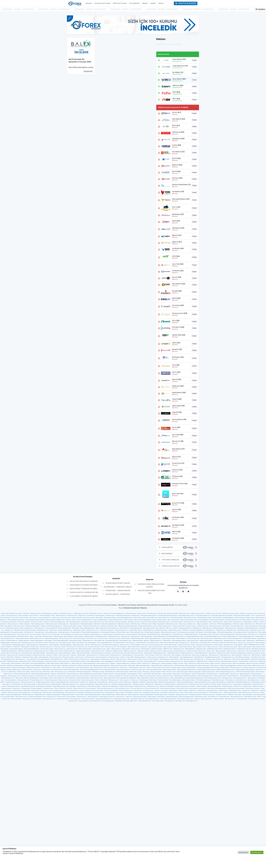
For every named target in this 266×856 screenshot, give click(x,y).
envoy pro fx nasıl (92, 638)
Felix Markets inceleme (76, 640)
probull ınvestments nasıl (116, 676)
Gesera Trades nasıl (60, 648)
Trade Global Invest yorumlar (61, 686)
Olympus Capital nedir (250, 667)
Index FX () (176, 379)
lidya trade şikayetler (38, 661)
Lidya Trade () (177, 264)
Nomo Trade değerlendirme (143, 665)
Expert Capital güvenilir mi (235, 638)
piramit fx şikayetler (121, 673)
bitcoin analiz (183, 624)
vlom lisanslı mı (149, 690)
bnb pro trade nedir (203, 626)
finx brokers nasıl (54, 642)
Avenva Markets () (179, 419)
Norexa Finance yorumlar (34, 667)
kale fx (66, 659)
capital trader (53, 630)
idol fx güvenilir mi (226, 655)
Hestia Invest (213, 653)
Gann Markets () (178, 284)
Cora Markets (200, 632)
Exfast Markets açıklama (138, 638)
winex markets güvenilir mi (201, 692)
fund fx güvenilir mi (97, 644)
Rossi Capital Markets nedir (178, 678)
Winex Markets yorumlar (245, 692)
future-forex (145, 644)
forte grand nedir (54, 644)
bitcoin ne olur (192, 624)
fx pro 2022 (199, 644)
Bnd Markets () (178, 357)
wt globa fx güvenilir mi (182, 694)
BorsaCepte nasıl (113, 628)
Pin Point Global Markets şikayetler (41, 673)
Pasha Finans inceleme (24, 671)
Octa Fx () (176, 112)
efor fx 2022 (39, 636)
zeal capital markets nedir (152, 698)
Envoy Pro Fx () (178, 503)
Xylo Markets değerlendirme (187, 696)
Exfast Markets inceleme (169, 638)
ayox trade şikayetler (202, 621)
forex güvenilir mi (184, 642)
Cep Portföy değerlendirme (198, 630)
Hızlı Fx (56, 655)
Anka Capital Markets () (181, 199)
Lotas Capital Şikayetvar (108, 661)
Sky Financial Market (152, 682)
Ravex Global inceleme (47, 678)
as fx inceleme (24, 617)
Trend (56, 688)
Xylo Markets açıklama (172, 696)
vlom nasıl (157, 690)
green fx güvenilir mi (181, 651)
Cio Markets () (177, 271)
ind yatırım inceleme (69, 657)
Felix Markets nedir (100, 640)
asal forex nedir (67, 617)
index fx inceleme (152, 657)
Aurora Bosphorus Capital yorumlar (56, 619)
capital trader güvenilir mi (65, 630)
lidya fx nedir (236, 659)
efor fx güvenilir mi (48, 636)
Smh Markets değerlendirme (243, 682)
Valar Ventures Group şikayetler (22, 690)
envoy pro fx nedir (103, 638)
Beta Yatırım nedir (147, 624)
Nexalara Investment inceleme (53, 665)
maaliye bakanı (132, 661)
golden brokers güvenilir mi (42, 651)
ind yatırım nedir (90, 657)
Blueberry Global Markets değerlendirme (52, 626)
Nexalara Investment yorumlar (119, 665)
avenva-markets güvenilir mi (84, 619)
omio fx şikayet (46, 669)
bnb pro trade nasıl (192, 626)
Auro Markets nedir (164, 617)
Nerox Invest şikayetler (239, 663)
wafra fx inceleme (183, 690)
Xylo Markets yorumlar (250, 696)
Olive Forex (143, 667)
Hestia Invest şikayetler (26, 655)
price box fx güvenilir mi (15, 676)
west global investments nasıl (134, 692)
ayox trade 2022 (153, 621)
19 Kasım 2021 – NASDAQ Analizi (117, 590)
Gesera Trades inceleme (47, 648)
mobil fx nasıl (254, 661)
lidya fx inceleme (211, 659)
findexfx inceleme (241, 640)
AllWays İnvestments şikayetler (231, 613)
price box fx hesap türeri (29, 676)
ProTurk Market (178, 676)
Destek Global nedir (179, 634)
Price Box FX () (178, 327)
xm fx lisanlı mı (62, 696)
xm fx (45, 696)
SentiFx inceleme (75, 682)
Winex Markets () (179, 79)
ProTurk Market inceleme (221, 676)
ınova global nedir (32, 659)
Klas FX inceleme (133, 659)
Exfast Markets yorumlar (221, 638)
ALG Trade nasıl (142, 613)
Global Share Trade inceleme (215, 648)
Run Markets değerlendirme (204, 680)
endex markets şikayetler (52, 638)
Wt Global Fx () (178, 538)
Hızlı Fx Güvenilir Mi (65, 655)
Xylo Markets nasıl (213, 696)
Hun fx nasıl (159, 655)
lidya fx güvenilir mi (200, 659)
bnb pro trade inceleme (179, 626)
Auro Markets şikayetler (177, 617)
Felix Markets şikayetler (112, 640)
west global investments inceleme (115, 692)
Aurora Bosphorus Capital (205, 617)
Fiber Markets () (178, 119)
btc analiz (162, 628)
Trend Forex (63, 688)
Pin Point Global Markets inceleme (245, 671)
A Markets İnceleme (36, 613)
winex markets (189, 692)
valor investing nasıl (85, 690)
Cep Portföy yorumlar (256, 630)
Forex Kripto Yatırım (206, 642)
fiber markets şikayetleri (206, 640)
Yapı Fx (260, 696)
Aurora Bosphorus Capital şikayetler (35, 619)
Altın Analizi (262, 613)
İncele (194, 60)
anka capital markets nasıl (203, 615)
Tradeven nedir (247, 686)
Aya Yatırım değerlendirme (74, 621)
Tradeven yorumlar (258, 686)
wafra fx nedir (202, 690)
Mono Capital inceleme (53, 663)
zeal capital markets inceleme (122, 698)
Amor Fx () (176, 277)
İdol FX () (176, 221)
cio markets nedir (40, 632)
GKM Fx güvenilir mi (179, 648)
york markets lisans (76, 698)
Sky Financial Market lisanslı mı (203, 682)
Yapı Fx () (176, 343)
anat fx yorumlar (111, 615)
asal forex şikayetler (78, 617)
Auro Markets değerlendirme (125, 617)
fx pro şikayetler (239, 644)
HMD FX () (176, 532)
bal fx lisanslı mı (238, 621)
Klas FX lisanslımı (143, 659)
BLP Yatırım (213, 624)
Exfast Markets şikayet (207, 638)
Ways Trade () (177, 494)
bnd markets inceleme (252, 626)
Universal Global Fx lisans (122, 688)
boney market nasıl (41, 628)
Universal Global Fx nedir (152, 688)
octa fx (106, 667)
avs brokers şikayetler (24, 621)
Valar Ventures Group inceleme (236, 688)
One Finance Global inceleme (108, 669)
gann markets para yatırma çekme (228, 646)
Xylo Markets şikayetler (237, 696)
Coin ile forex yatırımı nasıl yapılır (186, 632)
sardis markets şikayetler (43, 682)
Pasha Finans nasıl (37, 671)
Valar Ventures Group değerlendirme (217, 688)
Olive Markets (166, 667)
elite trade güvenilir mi (101, 636)
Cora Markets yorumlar (10, 634)
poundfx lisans (235, 673)
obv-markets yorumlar (96, 667)
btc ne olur (169, 628)
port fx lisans (177, 673)
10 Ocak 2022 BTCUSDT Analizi (117, 583)
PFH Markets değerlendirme (84, 671)
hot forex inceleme (104, 655)
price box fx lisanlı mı (42, 676)
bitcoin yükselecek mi (203, 624)
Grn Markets (242, 651)
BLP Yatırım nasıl (250, 624)
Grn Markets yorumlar (52, 653)
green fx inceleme (192, 651)
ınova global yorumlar (57, 659)
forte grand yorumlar (79, 644)
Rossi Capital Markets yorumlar (213, 678)
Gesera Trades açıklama (17, 648)
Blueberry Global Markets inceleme (73, 626)
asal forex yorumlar (89, 617)
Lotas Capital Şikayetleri (93, 661)
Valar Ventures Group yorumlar (40, 690)
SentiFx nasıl (84, 682)
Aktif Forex (56, 613)
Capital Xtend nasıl (149, 630)
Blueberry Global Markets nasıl (92, 626)
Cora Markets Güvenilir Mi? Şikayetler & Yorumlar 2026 (93, 585)
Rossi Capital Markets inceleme (146, 678)
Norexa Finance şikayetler (19, 667)
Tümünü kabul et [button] (257, 852)
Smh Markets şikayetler (31, 684)
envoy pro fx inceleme (80, 638)
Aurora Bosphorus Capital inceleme (245, 617)
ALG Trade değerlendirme (118, 613)
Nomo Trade (132, 665)
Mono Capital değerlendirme (38, 663)
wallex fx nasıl (246, 690)
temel (219, 684)
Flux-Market (80, 642)
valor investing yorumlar (126, 690)
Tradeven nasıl (238, 686)
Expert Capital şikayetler (37, 640)
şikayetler (142, 682)
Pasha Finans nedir (49, 671)
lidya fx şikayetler (246, 659)
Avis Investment (129, 619)
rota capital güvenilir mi (241, 678)
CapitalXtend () (178, 139)
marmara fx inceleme (164, 661)
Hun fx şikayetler (177, 655)
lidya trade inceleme (13, 661)
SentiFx (53, 682)
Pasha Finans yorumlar (62, 671)
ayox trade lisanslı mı (189, 621)
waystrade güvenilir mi (26, 692)
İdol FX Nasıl (11, 657)
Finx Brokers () (178, 517)
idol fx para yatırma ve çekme (30, 657)
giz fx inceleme (127, 648)
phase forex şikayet (183, 671)
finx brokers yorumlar (65, 642)
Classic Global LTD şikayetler (152, 632)
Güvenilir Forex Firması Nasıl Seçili (122, 653)
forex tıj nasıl (242, 642)
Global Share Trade (201, 648)
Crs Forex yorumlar (78, 634)
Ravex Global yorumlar (97, 678)
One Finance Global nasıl (123, 669)
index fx (123, 657)
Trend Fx (70, 688)
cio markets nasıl (29, 632)
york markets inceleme (63, 698)
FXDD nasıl (10, 646)
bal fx (210, 621)
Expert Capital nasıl (13, 640)
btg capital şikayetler (219, 628)
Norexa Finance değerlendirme (229, 665)
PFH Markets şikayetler (123, 671)
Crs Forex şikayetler (67, 634)
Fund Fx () (176, 145)
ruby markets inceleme (52, 680)
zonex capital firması (254, 698)
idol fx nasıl (19, 657)
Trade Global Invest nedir (28, 686)
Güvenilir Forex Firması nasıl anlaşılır (101, 653)
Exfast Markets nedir (194, 638)
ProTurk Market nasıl (234, 676)
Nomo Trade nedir (179, 665)
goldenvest (109, 651)
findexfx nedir (260, 640)
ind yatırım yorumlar (114, 657)
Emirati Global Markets (159, 636)
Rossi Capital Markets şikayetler (195, 678)
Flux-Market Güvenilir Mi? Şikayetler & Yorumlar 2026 (92, 596)
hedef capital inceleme (174, 653)
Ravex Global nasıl (59, 678)
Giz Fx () (175, 365)
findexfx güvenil (219, 640)
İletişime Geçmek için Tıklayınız (135, 608)
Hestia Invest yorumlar (39, 655)
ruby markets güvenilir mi (37, 680)
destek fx (87, 634)
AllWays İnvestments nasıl (199, 613)
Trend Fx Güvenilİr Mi (79, 688)
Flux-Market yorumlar (153, 642)
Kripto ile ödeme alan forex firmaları (170, 659)
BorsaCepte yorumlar (149, 628)
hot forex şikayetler (128, 655)
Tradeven (193, 686)
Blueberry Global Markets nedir (109, 626)
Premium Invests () (179, 313)
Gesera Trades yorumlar (100, 648)
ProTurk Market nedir (246, 676)
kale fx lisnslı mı (85, 659)
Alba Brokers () (178, 214)
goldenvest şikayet (169, 651)
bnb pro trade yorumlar (216, 626)
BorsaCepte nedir (124, 628)
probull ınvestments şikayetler (148, 676)
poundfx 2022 (202, 673)
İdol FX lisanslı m (257, 655)
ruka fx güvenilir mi (114, 680)
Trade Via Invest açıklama (94, 686)
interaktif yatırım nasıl (228, 657)
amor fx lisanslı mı (34, 615)
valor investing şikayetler (111, 690)
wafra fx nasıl (193, 690)
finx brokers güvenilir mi (29, 642)
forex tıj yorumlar (7, 644)
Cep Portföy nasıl (210, 630)
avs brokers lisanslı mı (258, 619)
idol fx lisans (247, 655)
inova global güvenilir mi (187, 657)
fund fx (88, 644)
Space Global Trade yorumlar (103, 684)
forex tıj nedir (251, 642)
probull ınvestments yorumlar (165, 676)
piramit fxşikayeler (132, 673)
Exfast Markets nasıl (182, 638)
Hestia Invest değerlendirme (239, 653)
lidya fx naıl (220, 659)
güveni (74, 653)
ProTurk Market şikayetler (259, 676)
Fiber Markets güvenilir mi (179, 640)
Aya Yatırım (47, 621)
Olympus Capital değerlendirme (206, 667)
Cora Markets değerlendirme (225, 632)
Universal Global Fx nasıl (137, 688)
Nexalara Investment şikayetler (102, 665)
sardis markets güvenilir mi (13, 682)
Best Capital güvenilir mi (38, 624)
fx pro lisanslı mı (229, 644)
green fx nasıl (202, 651)
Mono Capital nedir (77, 663)
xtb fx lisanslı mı (121, 696)
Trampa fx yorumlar (49, 688)
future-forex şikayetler (171, 644)
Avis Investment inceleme (160, 619)
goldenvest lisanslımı (156, 651)
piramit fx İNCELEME (86, 673)
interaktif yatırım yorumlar (258, 657)
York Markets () (178, 191)
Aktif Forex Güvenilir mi (67, 613)
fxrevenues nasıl (72, 646)
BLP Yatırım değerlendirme (225, 624)
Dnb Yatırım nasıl (253, 634)
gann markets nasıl (213, 646)
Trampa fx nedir (26, 688)
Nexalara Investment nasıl (70, 665)
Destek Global (142, 634)
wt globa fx (172, 694)
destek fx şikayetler (132, 634)
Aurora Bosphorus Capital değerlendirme (224, 617)
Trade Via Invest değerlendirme (111, 686)
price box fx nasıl (53, 676)
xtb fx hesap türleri (93, 696)
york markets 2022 (36, 698)
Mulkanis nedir (156, 663)
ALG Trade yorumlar (185, 613)
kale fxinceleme (106, 659)
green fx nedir (211, 651)
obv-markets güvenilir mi (69, 667)
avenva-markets (71, 619)
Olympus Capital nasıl (236, 667)
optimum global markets (170, 669)
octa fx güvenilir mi (114, 667)
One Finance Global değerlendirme (90, 669)
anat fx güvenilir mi (62, 615)
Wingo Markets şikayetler (54, 694)
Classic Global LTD (76, 632)
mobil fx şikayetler (16, 663)
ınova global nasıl (21, 659)
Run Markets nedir (242, 680)
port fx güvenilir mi (157, 673)
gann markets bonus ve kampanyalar (138, 646)
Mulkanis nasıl (147, 663)
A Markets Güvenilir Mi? (16, 613)
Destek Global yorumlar (206, 634)
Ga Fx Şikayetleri (122, 646)
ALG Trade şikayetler (173, 613)
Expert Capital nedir (25, 640)
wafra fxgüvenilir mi (213, 690)
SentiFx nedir (93, 682)
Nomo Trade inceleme (157, 665)
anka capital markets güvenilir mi (149, 615)
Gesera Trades (5, 648)
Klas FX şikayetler (154, 659)
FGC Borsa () (177, 476)
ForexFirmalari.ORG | (132, 605)
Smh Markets (231, 682)
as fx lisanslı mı (34, 617)
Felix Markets (49, 640)
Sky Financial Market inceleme (185, 682)
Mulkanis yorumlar (178, 663)
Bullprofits (241, 628)
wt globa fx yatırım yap (209, 694)
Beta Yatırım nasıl (136, 624)
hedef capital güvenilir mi (160, 653)
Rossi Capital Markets (110, 678)
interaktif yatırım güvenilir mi (213, 657)
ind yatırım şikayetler (101, 657)
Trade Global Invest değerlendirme (243, 684)
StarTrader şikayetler (170, 684)
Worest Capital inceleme (109, 694)
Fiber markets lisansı (193, 640)
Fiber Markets (167, 640)
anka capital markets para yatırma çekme (222, 615)
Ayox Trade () (177, 435)
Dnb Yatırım (216, 634)
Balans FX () (177, 165)
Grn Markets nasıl (16, 653)
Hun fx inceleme (150, 655)
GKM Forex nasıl (168, 648)
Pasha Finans (260, 669)
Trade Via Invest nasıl (140, 686)
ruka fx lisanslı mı (125, 680)
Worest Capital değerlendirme (93, 694)
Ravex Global (20, 678)
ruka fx (97, 680)
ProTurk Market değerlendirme (205, 676)
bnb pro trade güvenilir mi (165, 626)
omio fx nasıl (38, 669)
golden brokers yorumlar (98, 651)
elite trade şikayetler (147, 636)
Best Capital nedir (75, 624)
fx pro (193, 644)
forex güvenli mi (195, 642)
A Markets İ (27, 613)
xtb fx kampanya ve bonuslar (107, 696)
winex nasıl (256, 692)
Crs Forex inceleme (36, 634)
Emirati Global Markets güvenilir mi (176, 636)
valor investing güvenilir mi (57, 690)
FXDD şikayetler (26, 646)
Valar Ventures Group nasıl (253, 688)
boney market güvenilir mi (27, 628)
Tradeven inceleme (228, 686)
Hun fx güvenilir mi (140, 655)
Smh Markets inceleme (258, 682)
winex (182, 692)
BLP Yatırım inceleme (239, 624)
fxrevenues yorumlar (94, 646)
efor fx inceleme (59, 636)
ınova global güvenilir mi (8, 659)
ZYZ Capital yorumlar (192, 700)
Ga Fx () (175, 321)
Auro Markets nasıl (153, 617)
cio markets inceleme (17, 632)
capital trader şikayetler (108, 630)
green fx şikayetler (221, 651)
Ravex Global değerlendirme (32, 678)
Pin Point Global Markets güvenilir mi (226, 671)
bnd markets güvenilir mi (238, 626)
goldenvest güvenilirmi (131, 651)
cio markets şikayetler (51, 632)
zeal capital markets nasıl (138, 698)
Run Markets (153, 680)
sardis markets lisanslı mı (28, 682)
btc (157, 628)
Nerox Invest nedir (227, 663)
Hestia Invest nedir (13, 655)
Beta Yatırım (98, 624)
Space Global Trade (56, 684)
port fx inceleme (168, 673)
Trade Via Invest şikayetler (167, 686)
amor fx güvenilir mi (12, 615)
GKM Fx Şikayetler (190, 648)
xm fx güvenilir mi (52, 696)
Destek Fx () (177, 349)
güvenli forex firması (138, 653)
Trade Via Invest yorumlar (182, 686)
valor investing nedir (98, 690)
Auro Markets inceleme (140, 617)
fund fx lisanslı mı (125, 644)
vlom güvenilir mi (139, 690)
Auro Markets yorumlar (190, 617)
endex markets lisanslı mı (37, 638)
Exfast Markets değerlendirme (153, 638)
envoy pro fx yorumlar (115, 638)
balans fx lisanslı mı (13, 624)
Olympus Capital (176, 667)
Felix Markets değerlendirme (61, 640)
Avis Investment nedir (187, 619)
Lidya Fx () (176, 509)
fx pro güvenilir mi (208, 644)
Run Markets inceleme (218, 680)
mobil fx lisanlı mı (244, 661)
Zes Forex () (177, 178)
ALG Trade (107, 613)
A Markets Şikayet (47, 613)
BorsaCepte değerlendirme (88, 628)
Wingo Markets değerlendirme (14, 694)
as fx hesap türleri (6, 617)
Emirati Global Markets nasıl (231, 636)
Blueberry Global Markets (33, 626)
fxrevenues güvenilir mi (47, 646)
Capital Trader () (178, 335)
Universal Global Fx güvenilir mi (106, 688)
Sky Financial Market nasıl (219, 682)
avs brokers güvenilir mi (232, 619)
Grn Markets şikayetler (39, 653)
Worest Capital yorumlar (161, 694)
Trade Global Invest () (180, 66)
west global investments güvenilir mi (95, 692)
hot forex (73, 655)
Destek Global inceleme (154, 634)
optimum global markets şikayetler (246, 669)
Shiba (121, 682)
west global (81, 692)
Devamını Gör (88, 71)
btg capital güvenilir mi (186, 628)
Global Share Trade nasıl (230, 648)
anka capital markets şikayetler (242, 615)
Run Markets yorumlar (254, 680)
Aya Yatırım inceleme (88, 621)
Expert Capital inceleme (250, 638)
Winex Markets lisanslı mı (216, 692)
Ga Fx (103, 646)
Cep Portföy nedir (231, 630)
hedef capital (148, 653)
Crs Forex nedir (56, 634)
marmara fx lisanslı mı (177, 661)
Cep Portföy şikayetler (243, 630)
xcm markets (238, 694)
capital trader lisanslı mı (93, 630)
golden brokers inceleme (57, 651)
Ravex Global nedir (71, 678)
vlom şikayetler (173, 690)
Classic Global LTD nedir (137, 632)
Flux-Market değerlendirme (105, 642)
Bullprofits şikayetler (31, 630)
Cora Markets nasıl (252, 632)
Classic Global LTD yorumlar (169, 632)
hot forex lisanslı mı (116, 655)
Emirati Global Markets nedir (247, 636)
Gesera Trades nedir (72, 648)
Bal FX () (176, 125)
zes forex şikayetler (243, 698)
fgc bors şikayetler (138, 640)
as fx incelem (15, 617)
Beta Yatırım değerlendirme (110, 624)
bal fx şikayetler (248, 621)
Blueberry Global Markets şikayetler (128, 626)
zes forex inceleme (219, 698)
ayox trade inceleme (177, 621)
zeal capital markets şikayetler (169, 698)
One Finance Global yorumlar (154, 669)
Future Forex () (178, 463)
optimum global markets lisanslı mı (226, 669)
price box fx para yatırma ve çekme (68, 676)
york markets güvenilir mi (49, 698)
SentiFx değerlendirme (63, 682)
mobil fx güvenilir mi (202, 661)
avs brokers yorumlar (36, 621)
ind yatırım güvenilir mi (56, 657)
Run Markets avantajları (189, 680)
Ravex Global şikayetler (83, 678)
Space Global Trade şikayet (87, 684)
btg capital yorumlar (231, 628)
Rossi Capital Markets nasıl (163, 678)
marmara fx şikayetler (190, 661)
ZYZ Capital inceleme (158, 700)
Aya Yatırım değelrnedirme (58, 621)
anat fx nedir (91, 615)
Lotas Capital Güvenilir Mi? (79, 661)
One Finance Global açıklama (71, 669)
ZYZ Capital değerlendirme (130, 700)
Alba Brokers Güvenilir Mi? (82, 613)
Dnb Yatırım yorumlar (23, 636)
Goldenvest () (178, 386)
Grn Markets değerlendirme (254, 651)
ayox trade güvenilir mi (165, 621)
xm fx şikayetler (72, 696)
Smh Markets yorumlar (44, 684)
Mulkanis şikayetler (167, 663)
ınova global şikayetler (44, 659)
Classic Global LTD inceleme (109, 632)
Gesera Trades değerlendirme (32, 648)
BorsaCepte (76, 628)
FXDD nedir (17, 646)
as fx (253, 615)
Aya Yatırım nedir (110, 621)
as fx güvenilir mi (260, 615)
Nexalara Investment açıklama (15, 665)
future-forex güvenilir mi (157, 644)
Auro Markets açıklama (110, 617)
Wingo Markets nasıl (29, 694)
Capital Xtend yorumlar (175, 630)
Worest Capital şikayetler (147, 694)
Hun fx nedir (167, 655)
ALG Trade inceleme (132, 613)
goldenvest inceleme (144, 651)
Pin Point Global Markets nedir (22, 673)
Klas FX (113, 659)
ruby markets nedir (76, 680)
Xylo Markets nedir (225, 696)
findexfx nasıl (251, 640)
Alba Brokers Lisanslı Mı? (96, 613)
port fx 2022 (147, 673)
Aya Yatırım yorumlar (134, 621)
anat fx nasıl (82, 615)
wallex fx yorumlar (13, 692)
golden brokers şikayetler (84, 651)
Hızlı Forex (49, 655)
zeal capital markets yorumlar (185, 698)
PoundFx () (177, 291)
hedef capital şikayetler (202, 653)
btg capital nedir (208, 628)
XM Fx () (176, 99)
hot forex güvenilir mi (92, 655)
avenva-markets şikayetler (101, 619)
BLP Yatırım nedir (261, 624)
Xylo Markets (162, 696)
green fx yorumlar (232, 651)
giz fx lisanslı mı (136, 648)
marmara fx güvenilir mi (151, 661)
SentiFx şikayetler (103, 682)
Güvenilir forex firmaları (84, 653)
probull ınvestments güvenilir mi (99, 676)
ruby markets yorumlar (88, 680)
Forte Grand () (178, 305)
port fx (141, 673)
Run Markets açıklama (175, 680)
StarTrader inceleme (139, 684)
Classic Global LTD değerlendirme (91, 632)
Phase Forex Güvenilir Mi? (169, 671)
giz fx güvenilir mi (116, 648)
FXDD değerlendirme (254, 644)
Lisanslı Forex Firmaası (52, 661)
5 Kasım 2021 (5, 613)
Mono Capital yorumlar (103, 663)
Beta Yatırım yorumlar (172, 624)
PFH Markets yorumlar (136, 671)
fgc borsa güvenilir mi (156, 640)
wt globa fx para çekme (196, 694)
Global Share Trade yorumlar (26, 651)
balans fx (256, 621)
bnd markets (227, 626)
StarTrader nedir (160, 684)
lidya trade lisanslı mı (26, 661)
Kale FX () (176, 158)
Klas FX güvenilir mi (122, 659)
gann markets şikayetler (245, 646)
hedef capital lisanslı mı (188, 653)
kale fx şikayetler (95, 659)
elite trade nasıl (126, 636)
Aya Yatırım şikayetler (121, 621)
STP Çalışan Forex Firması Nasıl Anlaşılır (199, 684)
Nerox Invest (193, 663)
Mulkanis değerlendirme (124, 663)
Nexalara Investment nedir (85, 665)
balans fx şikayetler (25, 624)
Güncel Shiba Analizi (65, 653)
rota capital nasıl (253, 678)
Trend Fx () (177, 399)
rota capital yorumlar (24, 680)
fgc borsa (147, 640)
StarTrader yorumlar (183, 684)
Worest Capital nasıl (122, 694)
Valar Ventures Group (182, 688)
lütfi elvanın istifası (121, 661)
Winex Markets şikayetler (231, 692)
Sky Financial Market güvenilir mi (167, 682)
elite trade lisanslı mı (114, 636)
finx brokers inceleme (42, 642)
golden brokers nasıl (70, 651)
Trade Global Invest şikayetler (44, 686)
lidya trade (255, 659)
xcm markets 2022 (247, 694)
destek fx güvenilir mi (96, 634)
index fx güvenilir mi (141, 657)
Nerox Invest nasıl (215, 663)
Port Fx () (176, 372)
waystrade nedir (48, 692)
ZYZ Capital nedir (180, 700)
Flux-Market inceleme (119, 642)
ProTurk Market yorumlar (8, 678)
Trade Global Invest (228, 684)
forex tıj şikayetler (260, 642)
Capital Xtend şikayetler (162, 630)
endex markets (260, 636)
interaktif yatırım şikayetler (243, 657)
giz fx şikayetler (146, 648)
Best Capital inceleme (52, 624)
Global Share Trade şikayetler (9, 651)
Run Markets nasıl (230, 680)
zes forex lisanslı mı (231, 698)
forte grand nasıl (44, 644)
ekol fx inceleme (79, 636)
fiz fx (74, 642)
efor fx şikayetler (69, 636)
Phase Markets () (179, 59)
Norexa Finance (215, 665)
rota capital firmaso (228, 678)
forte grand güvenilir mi (20, 644)
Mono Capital (26, 663)
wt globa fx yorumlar (222, 694)
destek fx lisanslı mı (121, 634)
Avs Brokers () (178, 248)
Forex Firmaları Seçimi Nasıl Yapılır (170, 642)
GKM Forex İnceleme (157, 648)
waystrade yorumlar (71, 692)
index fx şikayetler (174, 657)
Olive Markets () (178, 152)
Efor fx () (176, 207)
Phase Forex (147, 671)
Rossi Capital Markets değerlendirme (126, 678)
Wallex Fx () (177, 242)
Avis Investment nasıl (174, 619)
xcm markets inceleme (9, 696)
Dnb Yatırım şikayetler (10, 636)
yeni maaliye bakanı (16, 698)
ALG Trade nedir (152, 613)
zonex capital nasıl (84, 700)
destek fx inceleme (109, 634)
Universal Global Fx (91, 688)
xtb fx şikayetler (153, 696)
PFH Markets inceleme (98, 671)
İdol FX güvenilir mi (214, 655)
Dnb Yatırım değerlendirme (228, 634)
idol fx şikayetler (44, 657)
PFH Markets (72, 671)
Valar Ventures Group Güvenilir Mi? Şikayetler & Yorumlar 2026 (96, 581)
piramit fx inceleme (97, 673)
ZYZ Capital (119, 700)
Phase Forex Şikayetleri (195, 671)
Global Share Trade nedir (244, 648)
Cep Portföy (186, 630)
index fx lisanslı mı (163, 657)
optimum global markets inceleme (207, 669)
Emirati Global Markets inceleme (195, 636)
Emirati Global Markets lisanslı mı (213, 636)
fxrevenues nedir (83, 646)
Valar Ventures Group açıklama (198, 688)
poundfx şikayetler (245, 673)
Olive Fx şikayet (157, 667)
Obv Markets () (178, 525)
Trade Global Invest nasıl (14, 686)
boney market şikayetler (65, 628)
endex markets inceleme (23, 638)
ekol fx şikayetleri (89, 636)
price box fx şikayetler (83, 676)
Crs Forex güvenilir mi (23, 634)
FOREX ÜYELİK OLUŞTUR (187, 3)
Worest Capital (80, 694)
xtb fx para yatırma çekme (140, 696)
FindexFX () (177, 412)
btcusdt (176, 628)
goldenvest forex (118, 651)
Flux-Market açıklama (90, 642)
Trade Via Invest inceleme (126, 686)
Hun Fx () (176, 427)
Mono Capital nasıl (66, 663)
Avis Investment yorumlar (217, 619)
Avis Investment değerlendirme (143, 619)
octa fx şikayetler (134, 667)
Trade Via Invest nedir (153, 686)
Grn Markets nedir (27, 653)
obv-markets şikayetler (83, 667)
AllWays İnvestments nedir (214, 613)
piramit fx (54, 673)
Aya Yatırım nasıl (99, 621)
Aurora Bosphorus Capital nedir (16, 619)
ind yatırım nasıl (80, 657)
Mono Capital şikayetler (90, 663)
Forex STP (222, 642)
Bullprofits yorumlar (43, 630)
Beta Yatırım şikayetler (159, 624)
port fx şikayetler (186, 673)
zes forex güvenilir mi (207, 698)
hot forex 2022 (81, 655)
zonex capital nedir (96, 700)
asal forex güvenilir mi (45, 617)
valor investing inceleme (72, 690)
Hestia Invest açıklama (224, 653)
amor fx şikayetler (45, 615)
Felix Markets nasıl (88, 640)
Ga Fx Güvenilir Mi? (111, 646)
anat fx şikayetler (100, 615)
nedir (186, 663)
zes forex (197, 698)
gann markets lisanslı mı (200, 646)
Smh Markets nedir (18, 684)
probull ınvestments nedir (131, 676)
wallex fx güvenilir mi (235, 690)
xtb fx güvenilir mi (82, 696)
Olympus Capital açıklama (189, 667)
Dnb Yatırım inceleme (242, 634)
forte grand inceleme (33, 644)
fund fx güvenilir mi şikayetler (111, 644)
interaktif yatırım (199, 657)
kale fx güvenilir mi (75, 659)
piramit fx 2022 (62, 673)
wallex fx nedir (255, 690)
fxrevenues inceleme (60, 646)
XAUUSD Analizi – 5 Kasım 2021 (117, 594)
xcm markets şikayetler (36, 696)
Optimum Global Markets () (181, 185)
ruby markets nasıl (64, 680)
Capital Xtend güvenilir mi (122, 630)
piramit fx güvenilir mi (73, 673)
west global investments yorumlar (170, 692)
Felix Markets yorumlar (126, 640)
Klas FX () (176, 171)
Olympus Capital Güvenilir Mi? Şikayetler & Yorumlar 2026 (94, 592)
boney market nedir (52, 628)
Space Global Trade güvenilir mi (71, 684)
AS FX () (176, 256)
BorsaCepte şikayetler (136, 628)
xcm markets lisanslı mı (22, 696)
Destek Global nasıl (167, 634)
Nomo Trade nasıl (169, 665)
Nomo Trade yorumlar (204, 665)
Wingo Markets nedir (41, 694)
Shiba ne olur (128, 682)
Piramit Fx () (177, 470)
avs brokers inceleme (245, 619)
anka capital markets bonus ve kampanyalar (128, 615)
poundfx (195, 673)
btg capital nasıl (198, 628)
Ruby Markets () (178, 449)
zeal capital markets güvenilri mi (105, 698)
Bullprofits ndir (9, 630)
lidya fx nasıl (228, 659)
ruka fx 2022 (104, 680)
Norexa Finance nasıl (258, 665)
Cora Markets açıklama (211, 632)
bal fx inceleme (229, 621)
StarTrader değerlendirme (125, 684)
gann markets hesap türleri (171, 646)
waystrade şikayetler (59, 692)
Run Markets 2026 (163, 680)
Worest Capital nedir (134, 694)
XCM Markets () (178, 228)
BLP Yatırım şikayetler (7, 626)
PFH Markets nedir (110, 671)
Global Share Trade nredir (259, 648)
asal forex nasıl (57, 617)
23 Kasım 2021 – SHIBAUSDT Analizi (117, 587)
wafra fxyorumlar (224, 690)
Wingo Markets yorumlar (68, 694)
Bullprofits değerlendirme (252, 628)
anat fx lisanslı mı (73, 615)
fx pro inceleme (219, 644)
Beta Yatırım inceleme (124, 624)
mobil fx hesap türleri (215, 661)
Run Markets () (177, 72)
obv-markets (57, 667)
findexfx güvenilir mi (230, 640)
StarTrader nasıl (150, 684)
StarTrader (114, 684)
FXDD (246, 644)
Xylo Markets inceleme (201, 696)
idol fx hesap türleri (237, 655)
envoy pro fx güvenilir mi (66, 638)
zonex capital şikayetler (108, 700)
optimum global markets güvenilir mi (187, 669)
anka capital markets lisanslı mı (187, 615)
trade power (73, 686)
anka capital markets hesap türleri (168, 615)
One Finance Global (57, 669)
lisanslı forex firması (65, 661)
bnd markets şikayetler (13, 628)
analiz (53, 615)
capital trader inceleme (80, 630)
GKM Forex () (177, 85)
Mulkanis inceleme (136, 663)
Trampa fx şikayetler (37, 688)
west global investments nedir (151, 692)
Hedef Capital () (178, 406)
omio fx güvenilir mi (28, 669)
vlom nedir (165, 690)
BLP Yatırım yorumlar (19, 626)
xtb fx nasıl (129, 696)
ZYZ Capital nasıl (170, 700)
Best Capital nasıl (64, 624)
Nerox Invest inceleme (203, 663)
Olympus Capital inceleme (222, 667)
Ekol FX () (176, 298)
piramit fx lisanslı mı (109, 673)
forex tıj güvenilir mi (232, 642)
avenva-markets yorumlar (116, 619)
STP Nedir (213, 684)
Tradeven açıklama (202, 686)
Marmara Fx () (177, 441)
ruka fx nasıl (135, 680)
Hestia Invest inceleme (254, 653)
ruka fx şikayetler (144, 680)
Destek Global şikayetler (191, 634)
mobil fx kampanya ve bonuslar (230, 661)
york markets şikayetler (89, 698)
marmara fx (140, 661)
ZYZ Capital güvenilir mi (145, 700)
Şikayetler (136, 682)
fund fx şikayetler (136, 644)
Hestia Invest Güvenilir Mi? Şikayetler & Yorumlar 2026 (92, 589)
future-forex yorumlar (184, 644)
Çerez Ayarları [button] (243, 852)
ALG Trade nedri (162, 613)
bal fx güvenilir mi (218, 621)
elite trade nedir (136, 636)
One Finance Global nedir (138, 669)
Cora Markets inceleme (240, 632)
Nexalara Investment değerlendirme (34, 665)
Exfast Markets (126, 638)
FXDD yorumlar (35, 646)
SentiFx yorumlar (113, 682)
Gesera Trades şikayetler (85, 648)
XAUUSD (231, 694)
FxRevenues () (178, 132)
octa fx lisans (124, 667)
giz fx (109, 648)
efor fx (32, 636)
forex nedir (216, 642)
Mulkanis (113, 663)
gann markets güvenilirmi (156, 646)
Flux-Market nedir (141, 642)
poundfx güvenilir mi (213, 673)
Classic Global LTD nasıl (124, 632)
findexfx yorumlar (16, 642)
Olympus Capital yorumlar (14, 669)
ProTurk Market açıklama (190, 676)
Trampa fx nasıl (17, 688)
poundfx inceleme (224, 673)
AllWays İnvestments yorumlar (249, 613)
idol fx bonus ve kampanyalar (200, 655)
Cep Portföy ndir (221, 630)
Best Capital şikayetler (87, 624)
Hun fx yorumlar (187, 655)
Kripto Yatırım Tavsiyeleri (187, 659)
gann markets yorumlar (259, 646)
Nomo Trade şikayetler (191, 665)
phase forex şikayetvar (209, 671)
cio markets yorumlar (64, 632)
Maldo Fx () (176, 235)
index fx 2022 (130, 657)
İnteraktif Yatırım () (179, 484)
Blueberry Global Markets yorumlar (148, 626)
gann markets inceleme (186, 646)
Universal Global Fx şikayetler (168, 688)
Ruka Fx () (176, 457)
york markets (26, 698)
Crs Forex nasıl (46, 634)
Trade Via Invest (82, 686)
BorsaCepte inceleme (102, 628)
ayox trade (144, 621)
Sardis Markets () (179, 392)
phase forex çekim (156, 671)
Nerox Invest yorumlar (252, 663)
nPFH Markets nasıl (47, 667)
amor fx (4, 615)
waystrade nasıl (37, 692)
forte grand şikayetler (66, 644)
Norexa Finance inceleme (245, 665)
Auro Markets (99, 617)
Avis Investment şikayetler (202, 619)
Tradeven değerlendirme (215, 686)
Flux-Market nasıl (131, 642)
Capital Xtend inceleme (136, 630)
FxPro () (176, 92)
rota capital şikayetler (11, 680)
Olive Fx (150, 667)
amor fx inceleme (23, 615)
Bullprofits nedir (19, 630)
